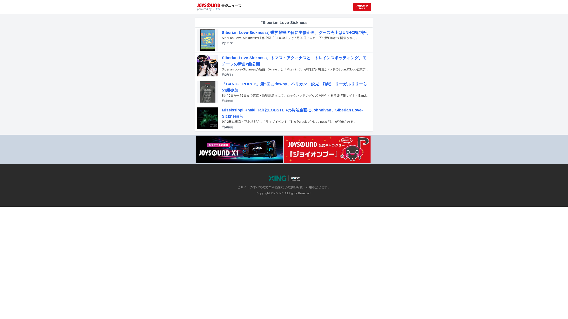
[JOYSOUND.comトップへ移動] (362, 7)
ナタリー (218, 9)
